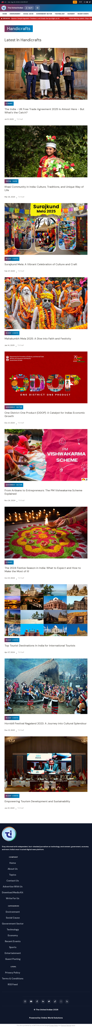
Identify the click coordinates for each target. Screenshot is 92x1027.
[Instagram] (84, 2)
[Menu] (37, 8)
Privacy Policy (53, 1025)
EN (75, 2)
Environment (15, 14)
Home (5, 14)
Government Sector (44, 14)
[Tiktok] (55, 1001)
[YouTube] (87, 2)
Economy (71, 14)
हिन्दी (80, 2)
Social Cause (28, 14)
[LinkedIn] (43, 1001)
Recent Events (83, 14)
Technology (60, 14)
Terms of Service (66, 1025)
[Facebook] (37, 1001)
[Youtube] (31, 1001)
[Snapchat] (61, 1001)
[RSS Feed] (67, 1001)
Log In (30, 8)
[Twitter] (90, 2)
